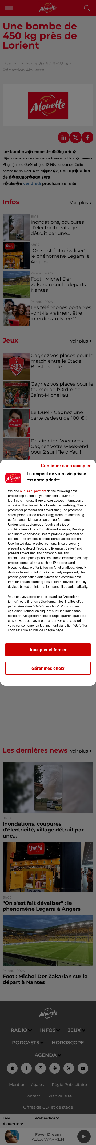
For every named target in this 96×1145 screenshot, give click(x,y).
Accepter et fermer (48, 650)
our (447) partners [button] (33, 490)
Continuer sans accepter (66, 465)
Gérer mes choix (48, 668)
